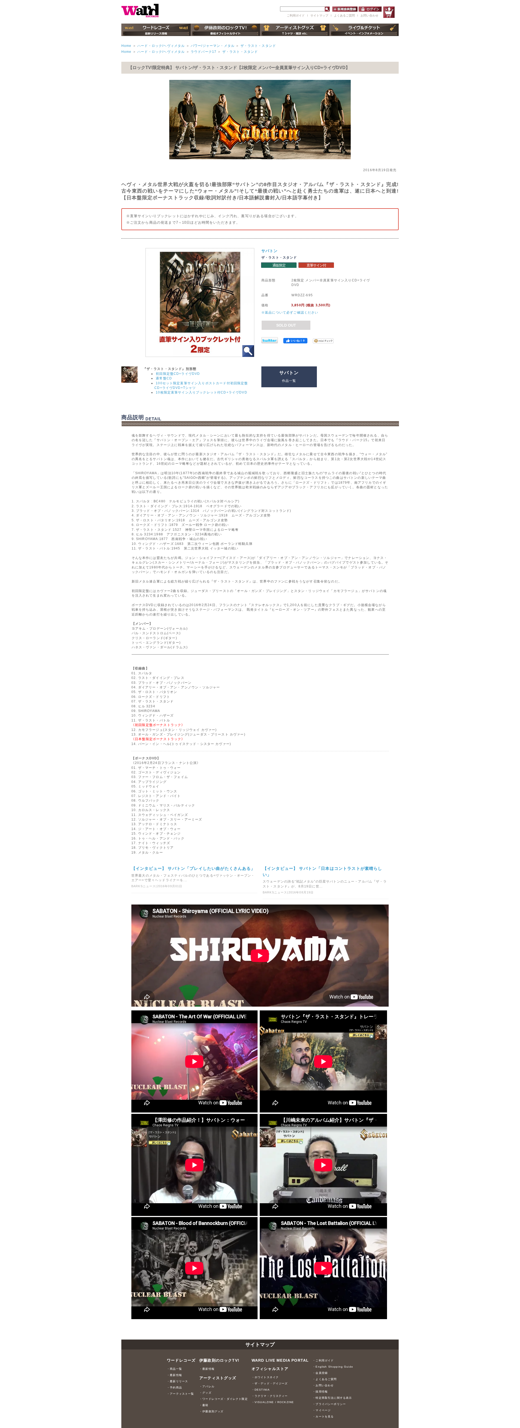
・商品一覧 (174, 1368)
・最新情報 (174, 1375)
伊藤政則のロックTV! (219, 1360)
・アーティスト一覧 (180, 1393)
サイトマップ (319, 15)
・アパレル (206, 1386)
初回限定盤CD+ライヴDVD (178, 373)
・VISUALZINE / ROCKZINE (273, 1402)
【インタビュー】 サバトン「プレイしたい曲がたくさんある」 (193, 868)
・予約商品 (174, 1387)
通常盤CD (164, 378)
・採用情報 (320, 1391)
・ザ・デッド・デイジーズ (270, 1383)
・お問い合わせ (323, 1385)
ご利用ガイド (296, 15)
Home (126, 45)
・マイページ (322, 1410)
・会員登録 (320, 1372)
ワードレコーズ (181, 1360)
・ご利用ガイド (323, 1360)
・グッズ (205, 1392)
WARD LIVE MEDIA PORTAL (280, 1360)
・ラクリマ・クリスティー (270, 1395)
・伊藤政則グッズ (211, 1411)
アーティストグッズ (217, 1378)
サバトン (269, 251)
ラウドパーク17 (203, 51)
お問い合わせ (369, 15)
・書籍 (203, 1405)
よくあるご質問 (344, 15)
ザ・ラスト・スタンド (258, 45)
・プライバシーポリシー (329, 1404)
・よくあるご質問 (325, 1379)
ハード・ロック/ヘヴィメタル (161, 45)
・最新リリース (177, 1381)
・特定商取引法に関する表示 (332, 1397)
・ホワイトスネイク (265, 1377)
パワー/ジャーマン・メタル (213, 45)
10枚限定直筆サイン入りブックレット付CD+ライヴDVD (201, 392)
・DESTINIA (261, 1389)
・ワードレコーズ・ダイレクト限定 (223, 1398)
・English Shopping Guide (333, 1366)
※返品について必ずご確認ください (289, 312)
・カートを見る (323, 1416)
